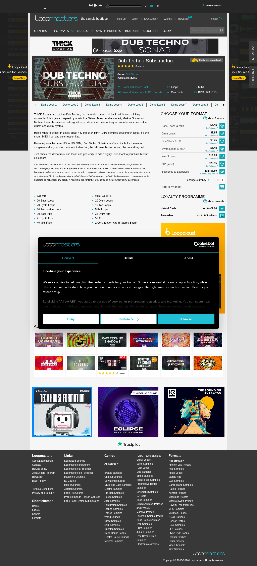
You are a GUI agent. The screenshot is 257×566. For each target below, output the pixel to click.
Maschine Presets (178, 497)
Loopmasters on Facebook (78, 472)
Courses (150, 31)
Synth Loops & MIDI (173, 148)
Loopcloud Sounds (74, 460)
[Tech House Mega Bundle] (49, 364)
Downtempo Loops (114, 480)
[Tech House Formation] (62, 412)
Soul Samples (112, 525)
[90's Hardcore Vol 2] (81, 341)
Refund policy (39, 468)
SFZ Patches (176, 529)
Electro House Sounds (116, 537)
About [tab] (188, 258)
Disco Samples (112, 521)
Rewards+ (183, 19)
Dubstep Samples (114, 529)
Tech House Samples (148, 479)
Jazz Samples (112, 501)
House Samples (113, 497)
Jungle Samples (145, 532)
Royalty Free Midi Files (181, 505)
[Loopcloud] (14, 82)
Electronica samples (148, 544)
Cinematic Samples (147, 492)
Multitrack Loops (178, 513)
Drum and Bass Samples (118, 485)
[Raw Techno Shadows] (112, 341)
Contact (36, 464)
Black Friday (39, 480)
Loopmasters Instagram (77, 464)
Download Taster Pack (135, 87)
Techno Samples (113, 509)
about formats (216, 118)
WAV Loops (168, 156)
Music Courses (72, 485)
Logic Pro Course (73, 493)
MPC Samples (176, 509)
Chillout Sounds (113, 476)
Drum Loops (169, 133)
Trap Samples (144, 524)
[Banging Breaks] (208, 364)
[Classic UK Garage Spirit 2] (49, 341)
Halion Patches (177, 489)
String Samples (145, 475)
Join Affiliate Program (43, 472)
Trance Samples (113, 513)
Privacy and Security (43, 493)
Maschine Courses (74, 476)
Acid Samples (176, 468)
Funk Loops (143, 467)
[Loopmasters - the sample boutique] (72, 19)
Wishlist (168, 19)
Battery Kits (175, 476)
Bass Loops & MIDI (173, 125)
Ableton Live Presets (180, 464)
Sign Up (121, 19)
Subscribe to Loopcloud (175, 171)
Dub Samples (144, 471)
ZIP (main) (168, 164)
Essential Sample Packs (150, 516)
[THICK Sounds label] (62, 46)
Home (35, 506)
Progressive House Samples (147, 486)
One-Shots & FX (171, 141)
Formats (61, 31)
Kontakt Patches (177, 493)
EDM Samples (144, 528)
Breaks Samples (113, 472)
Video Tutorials (177, 545)
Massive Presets (145, 512)
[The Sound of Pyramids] (194, 412)
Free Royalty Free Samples (146, 538)
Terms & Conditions (42, 489)
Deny (70, 319)
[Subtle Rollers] (81, 364)
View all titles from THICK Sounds (142, 92)
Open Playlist (213, 5)
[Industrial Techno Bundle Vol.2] (144, 364)
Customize (126, 319)
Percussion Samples (115, 505)
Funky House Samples (149, 455)
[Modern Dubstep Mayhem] (208, 341)
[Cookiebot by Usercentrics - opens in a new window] (196, 245)
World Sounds (112, 517)
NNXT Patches (177, 517)
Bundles (132, 31)
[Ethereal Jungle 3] (176, 364)
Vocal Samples (145, 463)
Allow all (186, 319)
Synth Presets (108, 31)
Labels (82, 31)
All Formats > (176, 460)
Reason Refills (177, 521)
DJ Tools (141, 496)
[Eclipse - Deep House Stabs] (128, 412)
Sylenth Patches (177, 537)
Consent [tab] (68, 258)
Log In (135, 19)
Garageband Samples (181, 485)
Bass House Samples (148, 520)
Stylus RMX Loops (179, 533)
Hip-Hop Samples (114, 493)
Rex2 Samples (177, 525)
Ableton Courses (73, 489)
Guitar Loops (144, 459)
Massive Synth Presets (181, 501)
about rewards (216, 201)
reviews (253, 52)
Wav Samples (176, 549)
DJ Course (70, 480)
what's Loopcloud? (209, 174)
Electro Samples (113, 489)
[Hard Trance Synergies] (144, 341)
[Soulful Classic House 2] (176, 341)
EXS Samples (176, 480)
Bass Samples (144, 500)
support (253, 77)
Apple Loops (176, 472)
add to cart (222, 126)
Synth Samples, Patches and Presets (150, 506)
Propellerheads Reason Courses (82, 497)
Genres (40, 31)
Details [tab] (129, 258)
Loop (167, 31)
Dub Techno (132, 74)
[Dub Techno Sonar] (155, 46)
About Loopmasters (42, 460)
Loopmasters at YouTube (78, 468)
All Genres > (111, 463)
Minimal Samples (113, 541)
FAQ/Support (151, 19)
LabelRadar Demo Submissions (81, 501)
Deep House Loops (115, 533)
